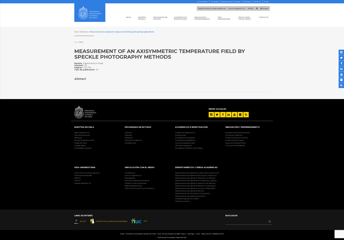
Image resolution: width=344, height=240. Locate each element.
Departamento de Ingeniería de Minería (190, 196)
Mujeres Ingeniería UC (82, 183)
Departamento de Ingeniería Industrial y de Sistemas (195, 183)
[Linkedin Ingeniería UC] (228, 114)
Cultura (77, 180)
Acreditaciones (130, 143)
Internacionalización (82, 135)
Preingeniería (130, 178)
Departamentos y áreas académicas (212, 8)
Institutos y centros (182, 201)
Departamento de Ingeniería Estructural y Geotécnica (195, 175)
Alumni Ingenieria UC (236, 8)
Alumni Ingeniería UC (133, 175)
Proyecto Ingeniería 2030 (84, 140)
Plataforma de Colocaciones (135, 183)
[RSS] (246, 114)
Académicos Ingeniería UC (185, 133)
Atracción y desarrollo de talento (137, 180)
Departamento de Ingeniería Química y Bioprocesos (195, 188)
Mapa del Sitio (181, 237)
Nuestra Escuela (84, 127)
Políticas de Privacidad (166, 237)
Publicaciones (84, 32)
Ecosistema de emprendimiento (237, 133)
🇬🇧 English (264, 8)
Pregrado (128, 135)
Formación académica (234, 135)
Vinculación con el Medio (140, 167)
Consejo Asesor (80, 145)
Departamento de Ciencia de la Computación (192, 193)
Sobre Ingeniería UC (82, 133)
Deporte (77, 178)
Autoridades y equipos (82, 148)
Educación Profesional (133, 140)
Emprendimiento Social (234, 140)
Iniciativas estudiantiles (83, 175)
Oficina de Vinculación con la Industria (139, 188)
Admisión (128, 133)
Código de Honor (80, 143)
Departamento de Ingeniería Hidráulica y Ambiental (195, 178)
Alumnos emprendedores (235, 145)
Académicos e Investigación (191, 127)
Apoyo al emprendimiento (235, 143)
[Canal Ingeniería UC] (234, 114)
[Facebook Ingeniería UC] (223, 114)
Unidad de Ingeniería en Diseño (187, 199)
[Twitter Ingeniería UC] (217, 114)
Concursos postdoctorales (185, 143)
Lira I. (76, 42)
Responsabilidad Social (133, 186)
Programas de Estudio (138, 127)
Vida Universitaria (84, 167)
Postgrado (129, 138)
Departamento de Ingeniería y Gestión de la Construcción (197, 173)
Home (76, 32)
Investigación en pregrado (185, 138)
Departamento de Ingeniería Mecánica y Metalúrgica (195, 186)
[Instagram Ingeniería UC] (211, 114)
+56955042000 (218, 234)
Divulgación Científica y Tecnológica (189, 148)
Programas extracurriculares (236, 138)
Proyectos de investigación (185, 140)
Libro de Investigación (183, 145)
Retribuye (78, 138)
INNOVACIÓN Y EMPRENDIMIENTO (242, 127)
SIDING (250, 8)
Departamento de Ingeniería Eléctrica (189, 191)
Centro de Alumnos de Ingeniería (87, 173)
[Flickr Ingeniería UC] (240, 114)
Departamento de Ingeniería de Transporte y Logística (196, 180)
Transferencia (130, 173)
